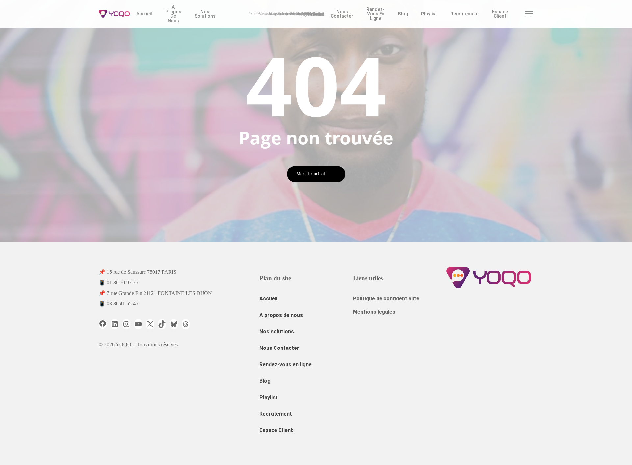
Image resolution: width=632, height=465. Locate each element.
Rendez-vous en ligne (285, 364)
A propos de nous (281, 315)
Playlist (268, 397)
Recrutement (275, 414)
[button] (529, 14)
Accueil (268, 299)
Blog (265, 381)
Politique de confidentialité (386, 299)
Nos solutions (276, 331)
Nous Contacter (279, 348)
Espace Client (276, 430)
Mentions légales (374, 312)
